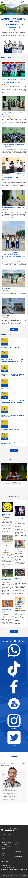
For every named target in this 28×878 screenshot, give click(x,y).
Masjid (3, 853)
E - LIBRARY (4, 844)
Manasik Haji (5, 315)
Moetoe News (18, 854)
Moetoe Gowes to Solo (8, 288)
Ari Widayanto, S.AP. (7, 762)
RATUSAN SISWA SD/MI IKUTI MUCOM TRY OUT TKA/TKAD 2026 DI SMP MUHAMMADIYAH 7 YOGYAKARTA (13, 81)
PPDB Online (17, 849)
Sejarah (16, 844)
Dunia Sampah (18, 578)
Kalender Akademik (6, 842)
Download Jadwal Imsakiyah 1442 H (10, 429)
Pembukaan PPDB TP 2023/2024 (10, 347)
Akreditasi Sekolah (19, 856)
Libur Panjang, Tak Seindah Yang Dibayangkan (7, 515)
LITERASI (17, 842)
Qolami (3, 855)
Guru (3, 850)
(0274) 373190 (6, 865)
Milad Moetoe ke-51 (20, 550)
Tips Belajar (18, 606)
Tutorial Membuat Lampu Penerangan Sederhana (7, 611)
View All (14, 329)
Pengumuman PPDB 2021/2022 (9, 388)
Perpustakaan (18, 851)
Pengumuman (18, 847)
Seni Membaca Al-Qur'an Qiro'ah (12, 483)
